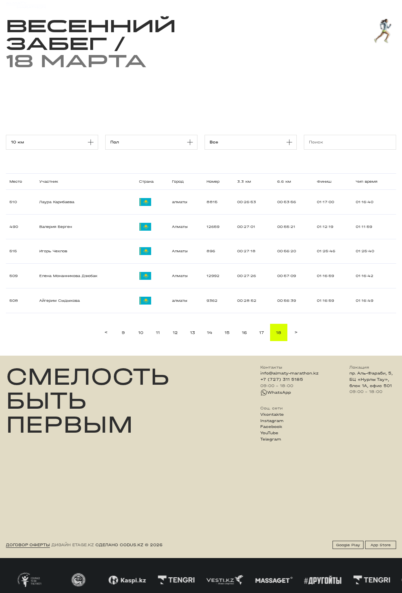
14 (209, 332)
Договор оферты (28, 545)
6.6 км (284, 182)
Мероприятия (81, 5)
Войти (389, 5)
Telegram (270, 439)
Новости (202, 5)
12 (175, 332)
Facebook (271, 426)
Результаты (116, 5)
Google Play (348, 545)
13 (192, 332)
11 (158, 332)
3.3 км (244, 182)
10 (140, 332)
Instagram (271, 421)
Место (15, 182)
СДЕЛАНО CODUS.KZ (119, 545)
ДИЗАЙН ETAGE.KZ (72, 545)
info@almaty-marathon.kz (289, 373)
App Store (381, 545)
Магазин (337, 5)
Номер (212, 182)
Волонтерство (233, 5)
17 (261, 332)
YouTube (269, 433)
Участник (48, 182)
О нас (262, 5)
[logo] (26, 5)
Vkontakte (272, 414)
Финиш (324, 182)
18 (278, 332)
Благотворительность (161, 5)
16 (244, 332)
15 (227, 332)
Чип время (366, 182)
